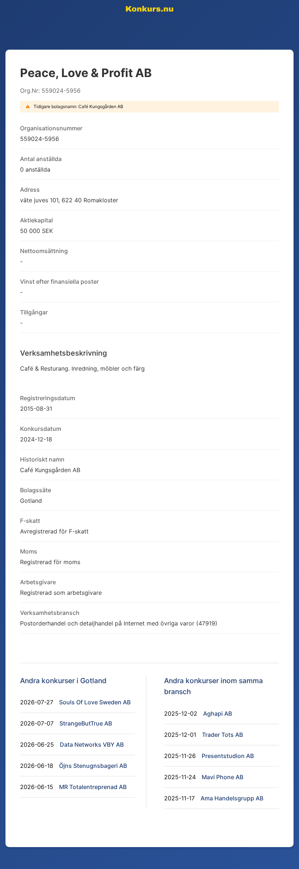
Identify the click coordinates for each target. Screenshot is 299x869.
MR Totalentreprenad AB (93, 786)
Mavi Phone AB (222, 777)
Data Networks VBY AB (92, 744)
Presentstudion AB (228, 755)
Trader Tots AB (222, 734)
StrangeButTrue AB (85, 723)
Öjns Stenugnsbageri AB (93, 765)
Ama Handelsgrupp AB (232, 798)
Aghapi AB (217, 713)
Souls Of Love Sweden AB (95, 702)
